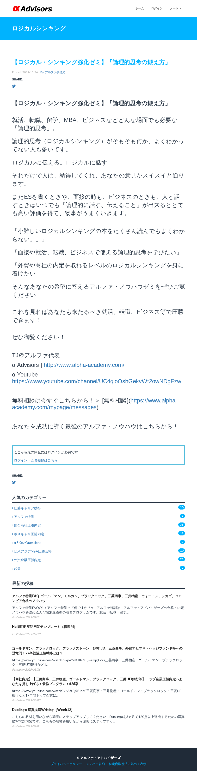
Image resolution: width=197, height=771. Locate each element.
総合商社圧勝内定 (27, 525)
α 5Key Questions (27, 542)
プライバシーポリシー (66, 764)
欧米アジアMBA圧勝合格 (32, 551)
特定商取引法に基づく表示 (127, 764)
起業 (17, 568)
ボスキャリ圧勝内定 (28, 534)
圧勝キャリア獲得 (27, 508)
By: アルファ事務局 (52, 72)
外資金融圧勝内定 (27, 560)
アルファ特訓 (23, 517)
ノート (174, 8)
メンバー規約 (95, 764)
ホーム (139, 8)
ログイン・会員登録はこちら (36, 460)
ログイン (157, 8)
